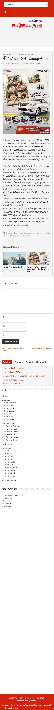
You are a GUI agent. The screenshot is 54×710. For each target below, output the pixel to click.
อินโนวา (9, 233)
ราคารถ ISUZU (9, 459)
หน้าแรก (5, 396)
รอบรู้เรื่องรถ (7, 444)
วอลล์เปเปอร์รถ (7, 503)
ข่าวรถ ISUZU (9, 408)
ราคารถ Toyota (9, 476)
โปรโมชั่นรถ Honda (10, 429)
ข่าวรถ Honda (8, 405)
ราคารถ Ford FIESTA (11, 372)
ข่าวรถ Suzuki (9, 417)
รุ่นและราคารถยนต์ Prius (13, 380)
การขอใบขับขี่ (7, 506)
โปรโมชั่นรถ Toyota (32, 64)
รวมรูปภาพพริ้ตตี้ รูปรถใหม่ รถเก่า (13, 495)
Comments (41, 362)
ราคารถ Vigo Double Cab (13, 368)
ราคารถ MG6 (8, 465)
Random (7, 362)
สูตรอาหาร (31, 698)
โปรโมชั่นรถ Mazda (11, 432)
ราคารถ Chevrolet (10, 451)
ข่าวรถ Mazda (9, 411)
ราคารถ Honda (9, 456)
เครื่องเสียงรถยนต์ (9, 480)
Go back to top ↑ (12, 708)
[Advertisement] (27, 553)
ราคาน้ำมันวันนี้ (7, 498)
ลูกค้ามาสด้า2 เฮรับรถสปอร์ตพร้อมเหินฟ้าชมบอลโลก (24, 376)
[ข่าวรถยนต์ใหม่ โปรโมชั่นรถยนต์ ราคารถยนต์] (27, 28)
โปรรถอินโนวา (14, 236)
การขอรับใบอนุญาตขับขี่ (26, 701)
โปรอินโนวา (26, 236)
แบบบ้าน (22, 698)
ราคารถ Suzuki (9, 473)
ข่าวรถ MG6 (8, 414)
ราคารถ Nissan (9, 470)
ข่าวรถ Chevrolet (10, 403)
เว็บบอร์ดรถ (6, 501)
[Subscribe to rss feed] (5, 12)
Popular (18, 362)
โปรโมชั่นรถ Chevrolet (12, 426)
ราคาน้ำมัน (13, 698)
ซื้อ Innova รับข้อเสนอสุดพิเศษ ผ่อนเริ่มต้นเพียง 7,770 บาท (38, 269)
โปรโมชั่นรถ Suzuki (11, 440)
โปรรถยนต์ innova (31, 233)
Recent (29, 362)
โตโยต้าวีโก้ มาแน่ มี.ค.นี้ (12, 267)
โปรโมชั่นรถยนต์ (8, 423)
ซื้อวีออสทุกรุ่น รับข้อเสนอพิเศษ (41, 348)
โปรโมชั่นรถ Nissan (11, 435)
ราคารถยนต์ (6, 448)
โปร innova (18, 233)
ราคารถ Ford (8, 454)
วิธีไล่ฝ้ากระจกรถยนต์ (11, 384)
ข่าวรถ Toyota (9, 419)
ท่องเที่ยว (40, 698)
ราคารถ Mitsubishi (10, 468)
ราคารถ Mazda (9, 462)
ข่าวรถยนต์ (6, 400)
